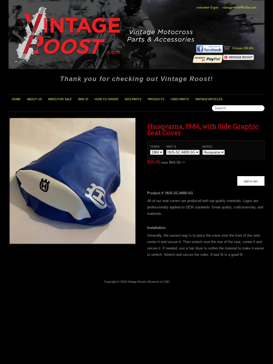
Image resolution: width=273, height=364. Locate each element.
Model (207, 146)
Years (155, 146)
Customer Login (207, 7)
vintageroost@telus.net (239, 7)
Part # (171, 146)
